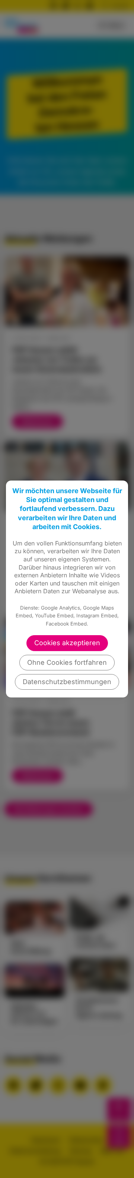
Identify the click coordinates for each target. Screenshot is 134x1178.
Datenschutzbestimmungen (67, 682)
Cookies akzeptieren (67, 643)
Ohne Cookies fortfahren (67, 662)
